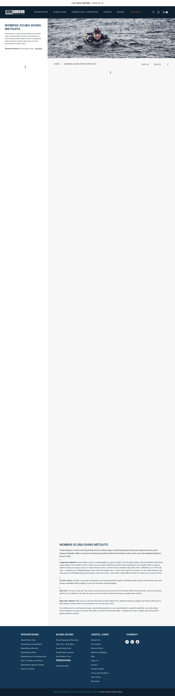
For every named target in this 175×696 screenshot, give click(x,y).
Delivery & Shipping (99, 652)
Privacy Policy (116, 692)
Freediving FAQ (62, 666)
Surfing (108, 12)
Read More (38, 48)
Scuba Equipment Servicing (67, 640)
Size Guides (96, 644)
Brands (121, 12)
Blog (93, 656)
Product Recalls (97, 669)
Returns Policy (97, 648)
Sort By (157, 64)
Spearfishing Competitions (31, 644)
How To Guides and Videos (32, 661)
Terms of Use (104, 692)
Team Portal (96, 677)
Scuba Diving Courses (65, 652)
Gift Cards (95, 681)
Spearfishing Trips (28, 640)
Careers (94, 665)
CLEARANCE (135, 12)
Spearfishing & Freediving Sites (33, 656)
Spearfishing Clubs (28, 652)
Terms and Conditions (100, 673)
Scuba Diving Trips (63, 648)
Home (57, 64)
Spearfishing (41, 12)
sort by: (146, 64)
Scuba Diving (59, 12)
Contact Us (95, 640)
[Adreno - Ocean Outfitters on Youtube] (137, 642)
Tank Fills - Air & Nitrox (65, 644)
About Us (94, 661)
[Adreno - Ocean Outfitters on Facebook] (127, 642)
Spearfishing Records (29, 648)
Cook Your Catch (28, 669)
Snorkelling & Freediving (85, 12)
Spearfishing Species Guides (32, 665)
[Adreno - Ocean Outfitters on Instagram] (132, 642)
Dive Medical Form (63, 656)
